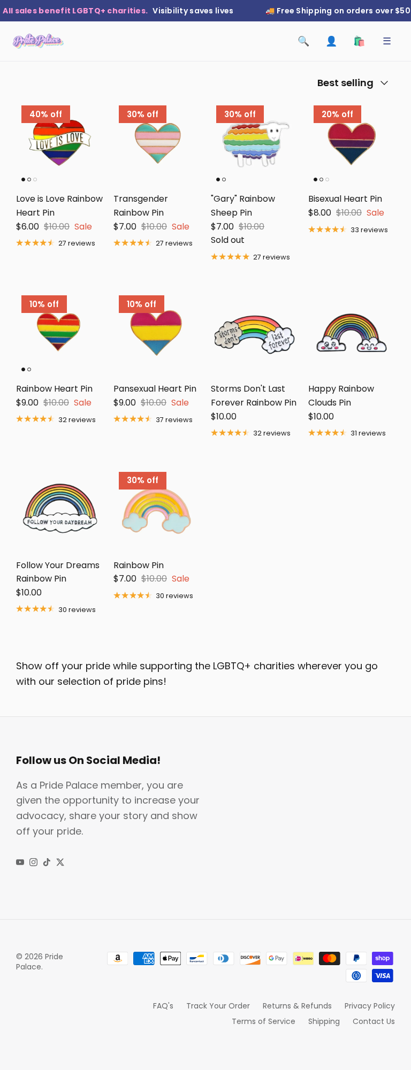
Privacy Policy (370, 1005)
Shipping (324, 1021)
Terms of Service (263, 1021)
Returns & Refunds (297, 1005)
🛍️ (359, 41)
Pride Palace (39, 962)
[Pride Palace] (38, 41)
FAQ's (163, 1005)
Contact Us (374, 1021)
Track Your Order (218, 1005)
